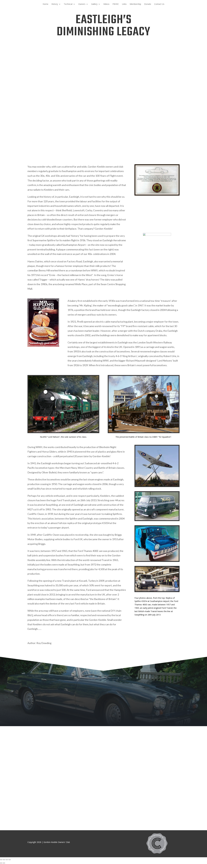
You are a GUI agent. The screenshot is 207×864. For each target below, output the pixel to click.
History (54, 4)
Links (124, 4)
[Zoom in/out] (9, 859)
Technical (68, 4)
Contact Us (159, 4)
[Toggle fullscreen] (7, 859)
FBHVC (116, 4)
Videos (106, 4)
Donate (147, 4)
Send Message (172, 802)
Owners (81, 4)
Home (45, 4)
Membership (135, 4)
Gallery (94, 4)
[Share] (4, 859)
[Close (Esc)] (1, 859)
